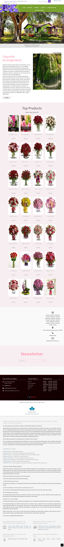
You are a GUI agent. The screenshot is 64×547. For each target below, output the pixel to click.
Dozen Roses (13, 270)
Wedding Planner (39, 10)
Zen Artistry (26, 298)
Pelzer (48, 539)
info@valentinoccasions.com (10, 3)
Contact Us (30, 386)
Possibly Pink (50, 216)
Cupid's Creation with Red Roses (50, 161)
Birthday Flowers (6, 451)
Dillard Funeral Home (43, 526)
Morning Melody (38, 298)
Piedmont (58, 539)
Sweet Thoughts (26, 243)
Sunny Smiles (26, 216)
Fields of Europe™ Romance (50, 298)
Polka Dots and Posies (50, 189)
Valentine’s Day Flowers (8, 458)
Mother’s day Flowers (8, 456)
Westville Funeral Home (43, 529)
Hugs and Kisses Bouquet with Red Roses (13, 216)
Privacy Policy (30, 385)
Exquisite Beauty (26, 270)
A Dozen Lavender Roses (38, 270)
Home (24, 7)
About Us (30, 381)
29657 (26, 539)
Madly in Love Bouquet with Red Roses (50, 270)
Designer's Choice (51, 7)
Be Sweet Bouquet (38, 216)
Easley (39, 539)
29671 (16, 539)
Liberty (43, 539)
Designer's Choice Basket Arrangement (13, 134)
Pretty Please (38, 189)
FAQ (29, 388)
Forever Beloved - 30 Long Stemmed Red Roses (38, 134)
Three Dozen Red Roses (26, 189)
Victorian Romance (50, 134)
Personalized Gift (7, 462)
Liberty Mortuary (52, 526)
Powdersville (41, 540)
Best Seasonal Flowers (26, 134)
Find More (6, 97)
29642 (12, 539)
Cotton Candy (38, 243)
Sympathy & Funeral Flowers (9, 459)
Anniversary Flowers (7, 453)
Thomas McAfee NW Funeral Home (53, 527)
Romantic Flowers (7, 454)
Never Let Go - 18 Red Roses (26, 161)
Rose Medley (50, 243)
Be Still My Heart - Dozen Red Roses (13, 189)
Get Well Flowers (7, 461)
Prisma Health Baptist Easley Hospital (18, 526)
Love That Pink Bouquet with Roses (13, 298)
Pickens (53, 539)
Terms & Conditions (32, 383)
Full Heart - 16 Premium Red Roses (38, 161)
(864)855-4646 (20, 1)
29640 (9, 539)
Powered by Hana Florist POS (32, 414)
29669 (22, 539)
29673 (19, 539)
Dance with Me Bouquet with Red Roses (13, 243)
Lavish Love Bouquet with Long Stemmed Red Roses (13, 161)
